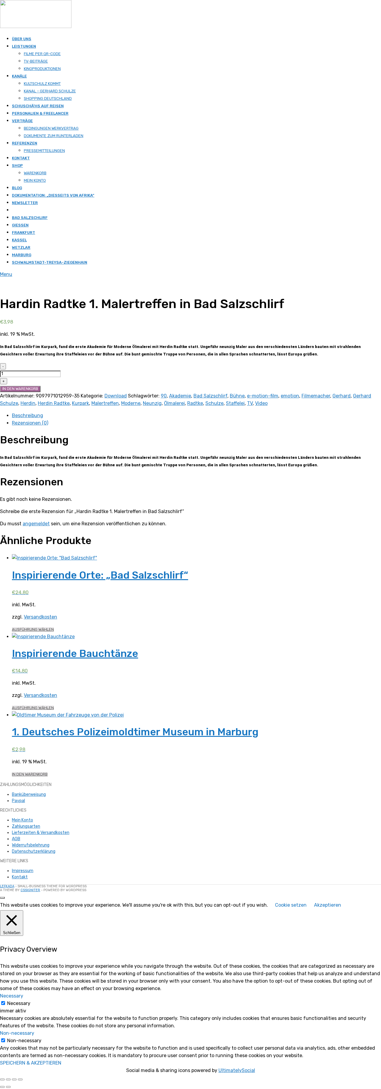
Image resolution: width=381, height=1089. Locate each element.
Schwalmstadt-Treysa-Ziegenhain (49, 262)
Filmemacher (316, 396)
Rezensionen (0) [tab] (30, 423)
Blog (17, 188)
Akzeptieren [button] (327, 905)
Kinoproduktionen (42, 68)
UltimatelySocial (236, 1070)
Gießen (20, 225)
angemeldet (36, 523)
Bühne (237, 396)
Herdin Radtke (54, 403)
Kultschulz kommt (42, 83)
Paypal (18, 800)
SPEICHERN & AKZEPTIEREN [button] (30, 1063)
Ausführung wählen (33, 629)
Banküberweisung (29, 794)
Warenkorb (35, 173)
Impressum (22, 870)
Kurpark (80, 403)
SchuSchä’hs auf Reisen (38, 106)
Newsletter (25, 203)
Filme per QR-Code (42, 54)
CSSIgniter (30, 890)
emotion (290, 396)
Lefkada (7, 886)
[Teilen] (14, 1079)
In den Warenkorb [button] (30, 774)
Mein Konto (35, 180)
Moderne (130, 403)
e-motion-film (262, 396)
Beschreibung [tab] (27, 415)
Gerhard (341, 396)
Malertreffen (105, 403)
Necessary (18, 1003)
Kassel (19, 240)
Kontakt (21, 158)
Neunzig (152, 403)
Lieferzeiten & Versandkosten (40, 832)
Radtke (195, 403)
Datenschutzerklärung (33, 851)
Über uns (21, 39)
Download (115, 396)
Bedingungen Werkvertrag (51, 128)
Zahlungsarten (26, 826)
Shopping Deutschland (48, 98)
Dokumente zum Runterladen (53, 135)
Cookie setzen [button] (291, 905)
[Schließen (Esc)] (20, 1079)
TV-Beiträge (36, 61)
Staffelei (235, 403)
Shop (17, 165)
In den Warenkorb (20, 388)
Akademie (180, 396)
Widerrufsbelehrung (30, 845)
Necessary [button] (11, 996)
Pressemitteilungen (44, 150)
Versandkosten (40, 617)
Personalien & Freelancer (40, 113)
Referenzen (24, 143)
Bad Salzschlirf (30, 217)
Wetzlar (21, 247)
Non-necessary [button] (17, 1033)
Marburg (21, 255)
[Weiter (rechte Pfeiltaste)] (8, 1087)
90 (164, 396)
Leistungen (24, 46)
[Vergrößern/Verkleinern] (2, 1079)
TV (250, 403)
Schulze (214, 403)
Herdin (28, 403)
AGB (16, 838)
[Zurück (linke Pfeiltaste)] (2, 1087)
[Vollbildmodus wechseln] (8, 1079)
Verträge (22, 121)
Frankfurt (23, 232)
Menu (6, 274)
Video (261, 403)
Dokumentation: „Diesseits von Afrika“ (53, 195)
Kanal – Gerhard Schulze (50, 91)
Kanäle (19, 76)
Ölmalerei (174, 403)
